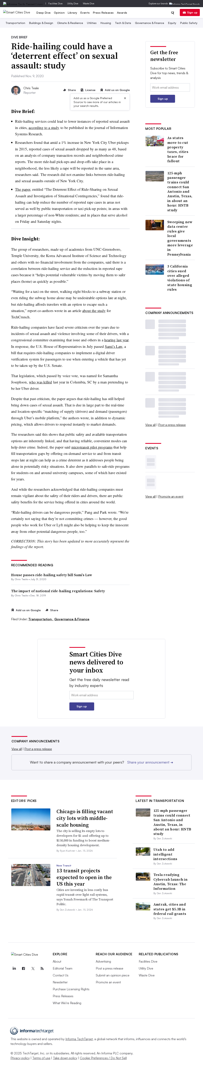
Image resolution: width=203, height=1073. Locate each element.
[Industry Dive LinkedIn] (14, 968)
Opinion (59, 12)
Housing (106, 23)
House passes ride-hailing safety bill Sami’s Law (51, 574)
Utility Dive (72, 3)
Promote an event (170, 496)
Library (72, 12)
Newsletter (60, 982)
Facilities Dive (55, 3)
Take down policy (65, 1058)
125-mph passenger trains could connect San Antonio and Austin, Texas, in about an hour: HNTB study (179, 192)
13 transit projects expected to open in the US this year (84, 877)
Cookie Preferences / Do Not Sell (103, 1058)
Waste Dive (88, 3)
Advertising (103, 961)
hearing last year (116, 339)
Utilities (92, 23)
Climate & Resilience (70, 23)
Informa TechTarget (79, 1039)
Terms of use (41, 1058)
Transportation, (41, 619)
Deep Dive (43, 12)
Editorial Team (62, 968)
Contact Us (60, 975)
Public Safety (188, 23)
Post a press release (172, 425)
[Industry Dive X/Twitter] (33, 968)
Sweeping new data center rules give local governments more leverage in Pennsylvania (180, 238)
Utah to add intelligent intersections (165, 854)
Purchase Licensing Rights (71, 989)
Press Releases (103, 12)
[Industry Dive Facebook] (23, 968)
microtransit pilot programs (91, 447)
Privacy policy (20, 1058)
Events (85, 12)
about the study (94, 310)
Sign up (192, 12)
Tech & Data (123, 23)
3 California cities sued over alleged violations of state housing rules (179, 278)
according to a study (44, 127)
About (57, 961)
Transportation (15, 23)
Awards (122, 12)
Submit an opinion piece (112, 975)
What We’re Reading (67, 1003)
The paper (22, 189)
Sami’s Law (113, 346)
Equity (172, 23)
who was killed (40, 381)
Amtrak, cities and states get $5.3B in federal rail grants (169, 909)
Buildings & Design (41, 23)
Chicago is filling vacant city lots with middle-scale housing (84, 818)
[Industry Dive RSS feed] (42, 968)
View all (150, 425)
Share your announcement (150, 762)
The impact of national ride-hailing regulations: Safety (58, 590)
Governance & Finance (149, 23)
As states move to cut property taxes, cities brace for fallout (177, 149)
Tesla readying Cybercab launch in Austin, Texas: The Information (170, 881)
